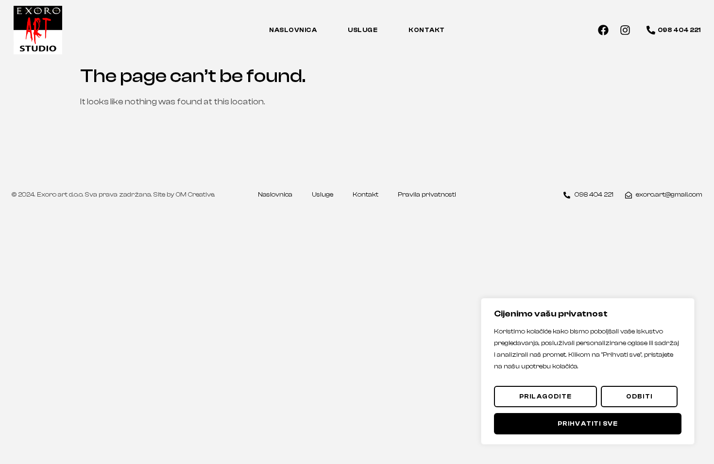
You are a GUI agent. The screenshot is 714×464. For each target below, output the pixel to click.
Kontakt (426, 29)
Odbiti (639, 396)
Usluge (362, 29)
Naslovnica (293, 29)
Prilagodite (545, 396)
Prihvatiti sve (588, 423)
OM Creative (195, 195)
